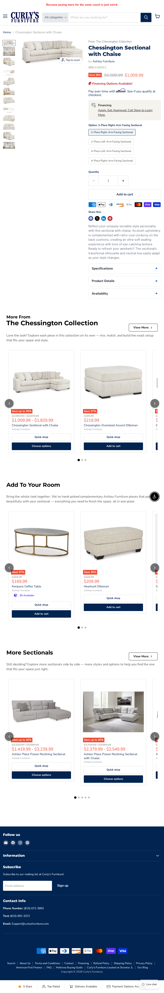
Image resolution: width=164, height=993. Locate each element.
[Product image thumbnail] (9, 51)
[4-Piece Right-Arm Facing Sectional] (112, 165)
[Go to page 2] (82, 460)
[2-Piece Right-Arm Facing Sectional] (112, 137)
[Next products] (154, 403)
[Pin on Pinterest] (110, 218)
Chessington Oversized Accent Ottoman (111, 425)
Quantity (93, 172)
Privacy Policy (144, 963)
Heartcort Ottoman (96, 586)
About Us (25, 963)
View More (141, 327)
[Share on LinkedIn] (103, 218)
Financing (83, 963)
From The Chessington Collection (110, 41)
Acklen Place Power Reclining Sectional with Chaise (110, 756)
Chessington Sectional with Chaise (35, 425)
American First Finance (29, 967)
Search (11, 963)
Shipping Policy (123, 963)
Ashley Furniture (104, 61)
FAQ (49, 967)
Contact (69, 963)
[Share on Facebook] (90, 218)
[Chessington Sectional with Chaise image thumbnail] (9, 43)
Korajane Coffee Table (26, 586)
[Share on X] (97, 218)
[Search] (146, 17)
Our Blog (142, 967)
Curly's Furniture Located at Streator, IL (110, 967)
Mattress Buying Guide (69, 967)
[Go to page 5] (89, 797)
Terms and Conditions (47, 963)
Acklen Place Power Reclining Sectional (38, 754)
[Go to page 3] (85, 460)
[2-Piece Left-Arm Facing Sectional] (111, 146)
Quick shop (41, 437)
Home (7, 32)
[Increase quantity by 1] (123, 181)
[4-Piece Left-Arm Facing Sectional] (111, 156)
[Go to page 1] (78, 460)
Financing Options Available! (111, 84)
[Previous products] (9, 403)
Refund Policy (101, 963)
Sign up (62, 885)
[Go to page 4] (85, 797)
